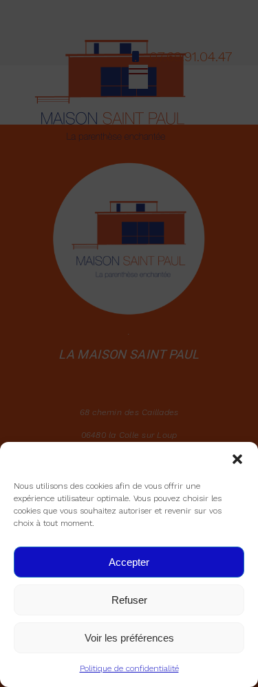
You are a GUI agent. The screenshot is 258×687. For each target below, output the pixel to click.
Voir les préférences (129, 638)
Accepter (129, 562)
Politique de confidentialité (129, 668)
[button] (237, 459)
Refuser (129, 600)
